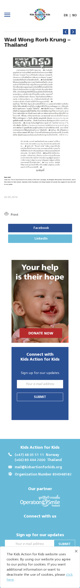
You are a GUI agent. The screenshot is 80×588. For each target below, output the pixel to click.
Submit (40, 397)
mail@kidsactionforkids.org (38, 467)
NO (74, 15)
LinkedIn (41, 238)
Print (14, 215)
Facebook (41, 228)
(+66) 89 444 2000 (30, 460)
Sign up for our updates (40, 373)
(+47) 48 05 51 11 (29, 455)
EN (66, 15)
